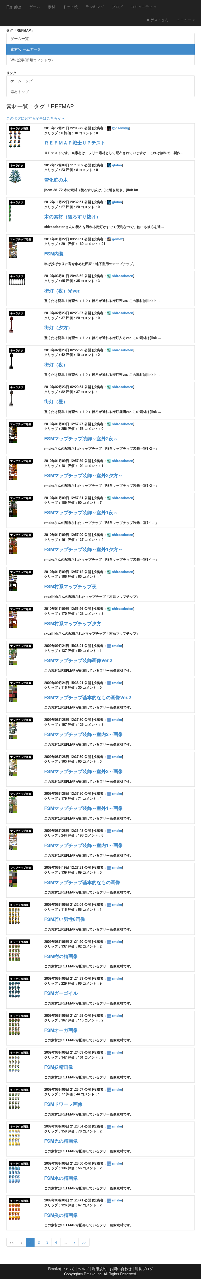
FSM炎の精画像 (61, 1215)
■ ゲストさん (158, 19)
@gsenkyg (120, 127)
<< (12, 1242)
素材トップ (19, 91)
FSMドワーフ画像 (63, 1104)
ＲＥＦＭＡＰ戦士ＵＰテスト (74, 142)
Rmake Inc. (93, 1273)
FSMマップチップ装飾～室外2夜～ (81, 438)
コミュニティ (142, 6)
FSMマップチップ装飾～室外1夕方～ (83, 549)
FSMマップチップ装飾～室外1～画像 (83, 808)
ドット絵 (70, 6)
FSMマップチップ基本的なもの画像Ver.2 (87, 697)
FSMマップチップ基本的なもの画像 (82, 882)
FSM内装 (54, 253)
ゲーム (34, 6)
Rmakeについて (61, 1268)
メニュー (184, 19)
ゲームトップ (21, 80)
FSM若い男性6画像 (64, 919)
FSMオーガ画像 (61, 1030)
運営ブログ (144, 1268)
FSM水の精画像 (61, 1178)
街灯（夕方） (58, 327)
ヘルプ (83, 1268)
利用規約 (99, 1268)
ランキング (95, 6)
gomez (117, 238)
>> (84, 1242)
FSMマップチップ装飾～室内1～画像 (83, 845)
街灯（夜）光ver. (62, 290)
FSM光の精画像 (61, 1140)
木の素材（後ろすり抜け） (72, 216)
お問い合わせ (121, 1268)
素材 (51, 6)
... (65, 1242)
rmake (117, 645)
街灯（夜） (56, 364)
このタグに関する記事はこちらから (35, 118)
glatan (117, 164)
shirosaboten (122, 275)
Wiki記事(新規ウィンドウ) (31, 59)
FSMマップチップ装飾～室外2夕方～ (83, 475)
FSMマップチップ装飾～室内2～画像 (83, 734)
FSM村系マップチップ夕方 (72, 623)
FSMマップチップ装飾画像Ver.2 (78, 660)
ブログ (117, 6)
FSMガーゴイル (61, 993)
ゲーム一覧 (19, 38)
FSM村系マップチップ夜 (70, 586)
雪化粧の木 (56, 179)
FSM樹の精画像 (61, 956)
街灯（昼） (56, 401)
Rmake (13, 6)
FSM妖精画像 (58, 1067)
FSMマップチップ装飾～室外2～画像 (83, 771)
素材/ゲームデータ (25, 49)
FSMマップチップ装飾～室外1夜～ (81, 512)
